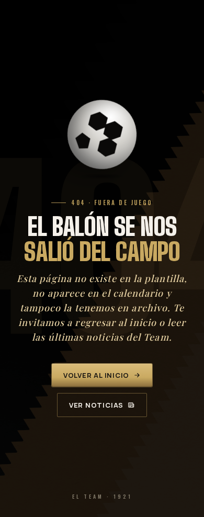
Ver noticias (96, 405)
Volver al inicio (96, 375)
